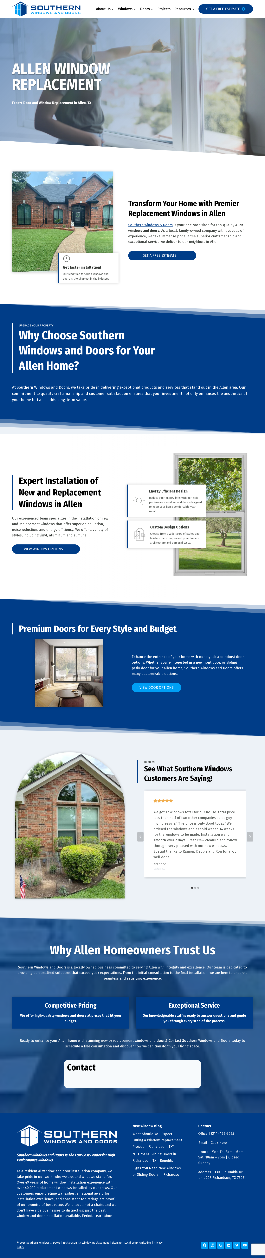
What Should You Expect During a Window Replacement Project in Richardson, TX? (157, 1140)
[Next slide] (250, 837)
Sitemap (117, 1242)
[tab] (192, 888)
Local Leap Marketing (137, 1242)
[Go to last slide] (140, 837)
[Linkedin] (228, 1245)
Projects (164, 9)
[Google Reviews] (220, 1245)
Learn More (103, 1216)
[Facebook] (204, 1245)
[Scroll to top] (255, 1242)
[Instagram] (212, 1245)
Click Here (219, 1143)
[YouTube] (244, 1245)
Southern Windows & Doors (150, 225)
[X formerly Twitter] (236, 1245)
